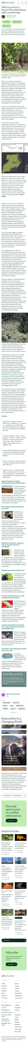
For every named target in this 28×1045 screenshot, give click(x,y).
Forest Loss (16, 702)
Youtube (17, 1010)
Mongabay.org (5, 1010)
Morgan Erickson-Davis (13, 694)
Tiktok (16, 1017)
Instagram (18, 1007)
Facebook (17, 1015)
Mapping (5, 708)
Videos (3, 983)
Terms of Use (18, 998)
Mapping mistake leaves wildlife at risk (13, 570)
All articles (6, 940)
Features (4, 995)
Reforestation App (6, 1012)
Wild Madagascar (6, 1005)
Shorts (3, 993)
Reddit (16, 1019)
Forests (5, 705)
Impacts (17, 991)
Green (11, 705)
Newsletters (18, 993)
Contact (17, 986)
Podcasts (4, 986)
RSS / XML (18, 1031)
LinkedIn (17, 1005)
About (16, 983)
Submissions (18, 995)
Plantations (21, 708)
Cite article (6, 26)
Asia (13, 17)
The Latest (4, 998)
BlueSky (17, 1022)
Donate (17, 988)
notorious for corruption (16, 374)
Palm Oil (13, 708)
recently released (6, 378)
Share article (17, 22)
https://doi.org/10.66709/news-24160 (13, 685)
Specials (3, 991)
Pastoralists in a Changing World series (14, 795)
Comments (6, 22)
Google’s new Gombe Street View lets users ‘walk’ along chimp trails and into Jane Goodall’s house (13, 626)
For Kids (3, 1007)
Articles (3, 988)
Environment (6, 702)
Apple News (18, 1029)
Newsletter (10, 964)
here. (23, 34)
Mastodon (17, 1024)
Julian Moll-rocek (11, 16)
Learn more (10, 820)
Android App (18, 1027)
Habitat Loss (19, 705)
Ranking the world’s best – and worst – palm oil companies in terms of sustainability (13, 544)
